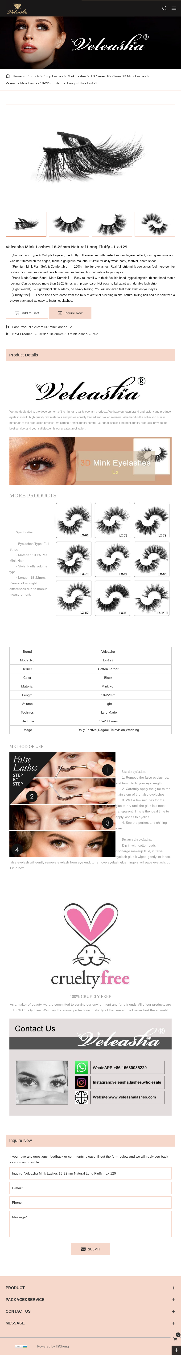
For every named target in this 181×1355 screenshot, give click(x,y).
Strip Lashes (53, 76)
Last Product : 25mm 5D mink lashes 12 (42, 327)
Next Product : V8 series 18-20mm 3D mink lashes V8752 (55, 334)
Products (33, 76)
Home (17, 76)
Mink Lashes (77, 76)
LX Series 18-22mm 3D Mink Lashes (118, 76)
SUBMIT (94, 1249)
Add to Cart (30, 313)
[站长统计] (21, 1346)
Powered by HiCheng (53, 1346)
